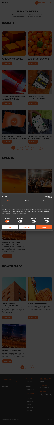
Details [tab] (27, 200)
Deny (10, 227)
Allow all (44, 227)
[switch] (20, 221)
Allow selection (27, 227)
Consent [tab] (9, 200)
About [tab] (44, 200)
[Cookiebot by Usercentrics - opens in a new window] (46, 197)
